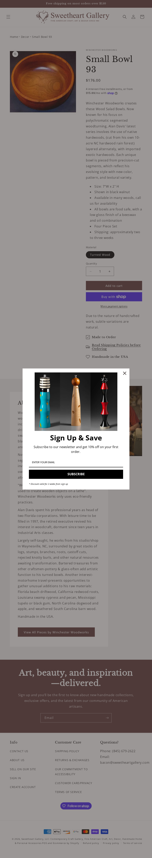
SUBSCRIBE (76, 474)
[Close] (124, 373)
